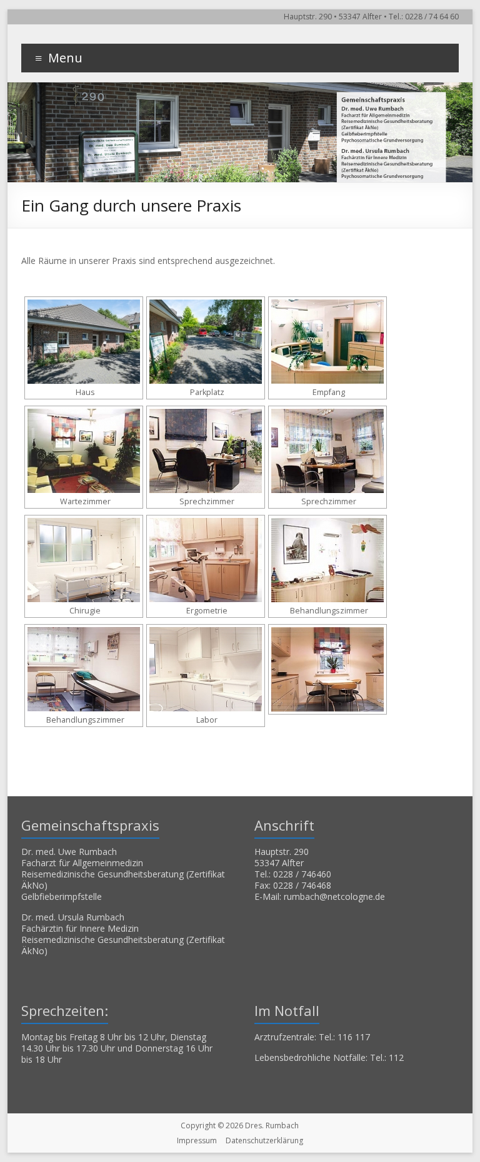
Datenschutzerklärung (264, 1140)
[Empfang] (327, 342)
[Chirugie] (84, 560)
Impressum (197, 1140)
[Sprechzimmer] (205, 451)
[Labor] (205, 669)
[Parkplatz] (205, 342)
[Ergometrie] (205, 560)
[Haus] (84, 342)
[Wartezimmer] (84, 451)
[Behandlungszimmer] (327, 560)
